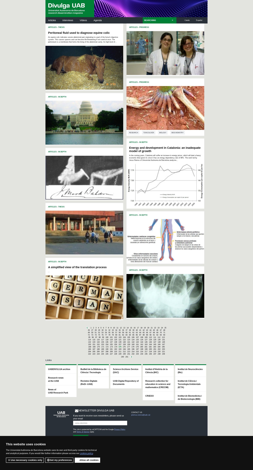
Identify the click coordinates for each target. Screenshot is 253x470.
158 (124, 344)
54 (106, 333)
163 (146, 344)
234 (141, 354)
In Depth (62, 97)
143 (137, 342)
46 (157, 330)
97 (96, 337)
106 (133, 337)
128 (150, 340)
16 (134, 328)
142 (133, 342)
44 (150, 330)
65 (144, 333)
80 (116, 335)
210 (115, 352)
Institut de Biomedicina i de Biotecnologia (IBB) (190, 397)
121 (120, 340)
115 (94, 340)
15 (131, 328)
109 (146, 337)
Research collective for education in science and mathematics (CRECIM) (157, 384)
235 (146, 354)
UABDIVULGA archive (59, 369)
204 (89, 352)
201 (154, 349)
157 (120, 344)
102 (115, 337)
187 (94, 349)
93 (161, 335)
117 (102, 340)
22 (155, 328)
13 (124, 328)
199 (146, 349)
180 (141, 347)
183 (154, 347)
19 (145, 328)
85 (133, 335)
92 (157, 335)
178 (133, 347)
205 (94, 352)
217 (146, 352)
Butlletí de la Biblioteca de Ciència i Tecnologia (93, 371)
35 (120, 330)
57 (116, 333)
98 (100, 337)
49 (89, 333)
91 (154, 335)
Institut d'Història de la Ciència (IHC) (156, 371)
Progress (144, 27)
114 (89, 340)
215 (137, 352)
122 (124, 340)
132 (89, 342)
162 (141, 344)
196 (133, 349)
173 (111, 347)
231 (128, 354)
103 (120, 337)
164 (150, 344)
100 (107, 337)
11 (117, 328)
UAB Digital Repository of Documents (126, 382)
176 (124, 347)
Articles (52, 20)
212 (124, 352)
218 (150, 352)
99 (103, 337)
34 (116, 330)
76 (102, 335)
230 (124, 354)
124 (133, 340)
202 (159, 349)
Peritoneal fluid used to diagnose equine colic (79, 32)
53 (102, 333)
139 (120, 342)
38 (130, 330)
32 (109, 330)
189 (102, 349)
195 (128, 349)
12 (121, 328)
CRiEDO (149, 396)
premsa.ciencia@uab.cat (140, 415)
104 (124, 337)
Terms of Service (82, 432)
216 (141, 352)
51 (96, 333)
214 (133, 352)
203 (163, 349)
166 (159, 344)
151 (94, 344)
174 (115, 347)
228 (115, 354)
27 (92, 330)
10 (114, 328)
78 (109, 335)
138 (115, 342)
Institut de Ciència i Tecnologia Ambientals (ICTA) (189, 384)
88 (144, 335)
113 (163, 337)
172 (107, 347)
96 (93, 337)
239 (163, 354)
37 (126, 330)
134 (98, 342)
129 (154, 340)
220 (159, 352)
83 (126, 335)
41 (140, 330)
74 (96, 335)
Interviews (67, 20)
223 (94, 354)
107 (137, 337)
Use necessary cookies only (26, 460)
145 (146, 342)
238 (159, 354)
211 (120, 352)
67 (150, 333)
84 (130, 335)
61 (130, 333)
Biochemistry (178, 133)
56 (113, 333)
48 (164, 330)
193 (120, 349)
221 (163, 352)
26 (89, 330)
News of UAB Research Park (58, 391)
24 (162, 328)
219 (154, 352)
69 (157, 333)
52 (99, 333)
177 (128, 347)
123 (128, 340)
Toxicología (148, 133)
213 (128, 352)
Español (199, 20)
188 (98, 349)
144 (141, 342)
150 (89, 344)
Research (133, 133)
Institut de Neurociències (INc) (190, 371)
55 (109, 333)
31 (106, 330)
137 (111, 342)
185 (163, 347)
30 (102, 330)
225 (102, 354)
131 (163, 340)
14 (128, 328)
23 (158, 328)
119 (111, 340)
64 (140, 333)
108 (141, 337)
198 (141, 349)
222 (89, 354)
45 (154, 330)
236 (150, 354)
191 (111, 349)
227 (111, 354)
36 (123, 330)
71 (164, 333)
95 (89, 337)
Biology (162, 133)
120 (115, 340)
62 (133, 333)
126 (141, 340)
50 (92, 333)
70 (161, 333)
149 (163, 342)
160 (133, 344)
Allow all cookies (89, 460)
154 (107, 344)
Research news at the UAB (56, 379)
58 (120, 333)
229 (120, 354)
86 (137, 335)
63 (137, 333)
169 (94, 347)
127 (146, 340)
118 (107, 340)
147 (154, 342)
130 (159, 340)
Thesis (61, 27)
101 (111, 337)
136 (107, 342)
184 (159, 347)
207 (102, 352)
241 (126, 357)
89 (147, 335)
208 (107, 352)
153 (102, 344)
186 (89, 349)
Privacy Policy (119, 429)
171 (102, 347)
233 (137, 354)
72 (89, 335)
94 (164, 335)
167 (163, 344)
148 (159, 342)
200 (150, 349)
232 (133, 354)
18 (141, 328)
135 (102, 342)
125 (137, 340)
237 (154, 354)
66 (147, 333)
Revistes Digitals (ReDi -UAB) (89, 382)
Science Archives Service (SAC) (125, 371)
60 (126, 333)
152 (98, 344)
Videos (83, 20)
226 (107, 354)
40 (137, 330)
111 (154, 337)
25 (165, 328)
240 (122, 357)
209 (111, 352)
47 (161, 330)
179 (137, 347)
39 (133, 330)
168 (89, 347)
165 (154, 344)
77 (106, 335)
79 (113, 335)
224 (98, 354)
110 (150, 337)
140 (124, 342)
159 (128, 344)
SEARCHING (150, 20)
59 (123, 333)
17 (138, 328)
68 (154, 333)
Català (187, 20)
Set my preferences (61, 460)
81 (120, 335)
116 (98, 340)
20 (148, 328)
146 (150, 342)
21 (152, 328)
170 (98, 347)
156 (115, 344)
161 (137, 344)
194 (124, 349)
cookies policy (86, 453)
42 (144, 330)
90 (150, 335)
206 (98, 352)
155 (111, 344)
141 (128, 342)
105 (128, 337)
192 (115, 349)
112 (159, 337)
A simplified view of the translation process (77, 267)
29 (99, 330)
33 (113, 330)
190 (107, 349)
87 (140, 335)
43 (147, 330)
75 (99, 335)
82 (123, 335)
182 (150, 347)
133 (94, 342)
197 (137, 349)
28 (96, 330)
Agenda (98, 20)
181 (146, 347)
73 (92, 335)
